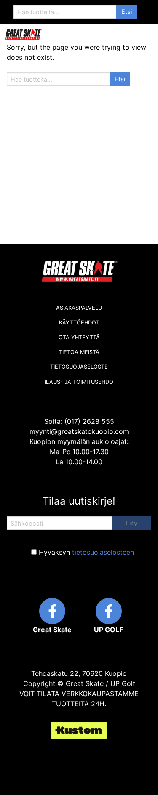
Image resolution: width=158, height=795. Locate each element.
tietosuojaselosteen (103, 552)
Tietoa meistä (79, 352)
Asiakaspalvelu (79, 308)
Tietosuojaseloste (79, 367)
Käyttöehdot (79, 322)
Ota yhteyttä (79, 337)
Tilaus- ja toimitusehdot (79, 382)
